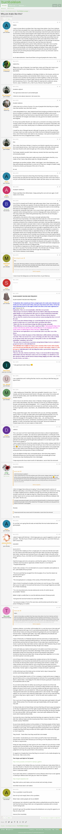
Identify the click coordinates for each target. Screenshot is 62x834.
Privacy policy (47, 829)
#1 (59, 22)
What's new (12, 5)
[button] (17, 5)
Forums (4, 5)
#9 (59, 255)
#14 (59, 389)
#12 (59, 362)
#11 (59, 293)
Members (21, 5)
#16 (59, 464)
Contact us (31, 829)
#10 (59, 279)
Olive (3, 829)
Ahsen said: (16, 610)
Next (9, 19)
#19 (59, 607)
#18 (59, 534)
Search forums (10, 8)
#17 (59, 520)
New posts (3, 8)
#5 (59, 139)
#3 (59, 86)
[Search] (59, 5)
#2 (59, 61)
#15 (59, 426)
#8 (59, 200)
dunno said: (17, 471)
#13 (59, 375)
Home (57, 829)
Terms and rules (39, 829)
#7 (59, 187)
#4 (59, 100)
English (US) (10, 829)
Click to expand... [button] (37, 271)
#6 (59, 173)
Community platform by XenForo (31, 832)
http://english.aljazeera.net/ (20, 779)
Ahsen (3, 16)
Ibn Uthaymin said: (18, 258)
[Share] (58, 22)
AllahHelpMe (6, 798)
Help (53, 829)
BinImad (6, 209)
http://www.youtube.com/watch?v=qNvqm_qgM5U (27, 761)
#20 (59, 789)
